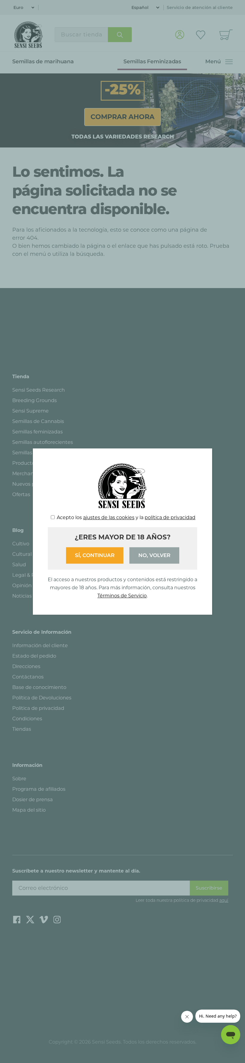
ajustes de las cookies (108, 517)
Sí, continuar (94, 555)
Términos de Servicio (122, 596)
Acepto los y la (126, 517)
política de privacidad (170, 517)
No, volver (154, 555)
